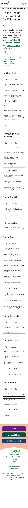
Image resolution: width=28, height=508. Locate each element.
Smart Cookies (13, 43)
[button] (23, 4)
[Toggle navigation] (26, 4)
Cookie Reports (9, 66)
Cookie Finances (10, 68)
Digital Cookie (13, 45)
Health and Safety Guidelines (14, 456)
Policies (14, 463)
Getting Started (9, 55)
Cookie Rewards (9, 63)
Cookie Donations (10, 59)
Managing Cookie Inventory (13, 57)
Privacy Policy (14, 468)
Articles (4, 8)
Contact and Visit (14, 454)
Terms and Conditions (14, 466)
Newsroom (14, 459)
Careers (14, 461)
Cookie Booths (9, 61)
